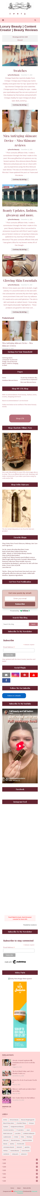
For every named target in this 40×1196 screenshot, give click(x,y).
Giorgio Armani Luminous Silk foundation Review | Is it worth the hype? (23, 1062)
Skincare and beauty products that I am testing (24, 1090)
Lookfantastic (7, 1137)
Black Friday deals (8, 1123)
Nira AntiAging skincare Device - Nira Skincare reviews (20, 140)
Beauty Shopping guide (27, 1120)
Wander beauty (15, 1140)
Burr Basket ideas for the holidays (23, 1098)
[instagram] (10, 14)
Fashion (5, 1126)
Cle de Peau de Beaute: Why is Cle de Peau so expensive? (29, 378)
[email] (6, 675)
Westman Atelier (27, 1140)
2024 (20, 1167)
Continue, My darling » (20, 105)
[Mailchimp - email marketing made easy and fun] (15, 963)
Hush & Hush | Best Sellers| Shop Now (14, 551)
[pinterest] (18, 14)
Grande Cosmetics (8, 1130)
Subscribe (20, 604)
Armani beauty (14, 1120)
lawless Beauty (14, 1150)
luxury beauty (26, 1150)
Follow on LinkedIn (14, 696)
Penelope (29, 1137)
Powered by (14, 611)
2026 (20, 1160)
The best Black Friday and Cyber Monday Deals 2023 (23, 1072)
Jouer (28, 1130)
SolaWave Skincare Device (10, 380)
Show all (20, 40)
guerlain (27, 1147)
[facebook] (21, 14)
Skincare (5, 1140)
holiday (5, 1150)
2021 (20, 1177)
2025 (20, 1163)
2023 (20, 1170)
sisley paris (15, 1154)
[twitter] (14, 14)
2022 (20, 1174)
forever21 (19, 1147)
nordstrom (6, 1154)
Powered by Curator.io (30, 925)
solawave (23, 1154)
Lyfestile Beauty (13, 75)
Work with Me (27, 1188)
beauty (5, 1144)
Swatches (20, 70)
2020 (20, 1181)
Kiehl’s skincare (7, 1133)
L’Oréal (16, 1137)
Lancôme (17, 1133)
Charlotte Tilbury (21, 1123)
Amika (5, 1120)
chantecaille (20, 1144)
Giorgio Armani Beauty (17, 1126)
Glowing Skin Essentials (20, 280)
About (19, 1188)
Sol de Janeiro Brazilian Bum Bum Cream (15, 549)
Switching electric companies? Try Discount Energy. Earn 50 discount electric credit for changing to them (10, 361)
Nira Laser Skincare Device (28, 382)
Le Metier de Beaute (28, 1133)
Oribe (22, 1137)
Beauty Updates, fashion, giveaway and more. (20, 212)
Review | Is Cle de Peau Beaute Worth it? (24, 1081)
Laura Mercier (6, 567)
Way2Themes (19, 1191)
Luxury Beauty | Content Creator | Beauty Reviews (19, 28)
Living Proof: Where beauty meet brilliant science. (18, 557)
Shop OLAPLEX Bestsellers (11, 555)
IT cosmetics (20, 1130)
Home (4, 378)
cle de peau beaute (8, 1147)
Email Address (9, 647)
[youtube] (25, 14)
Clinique (31, 1123)
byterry (12, 1144)
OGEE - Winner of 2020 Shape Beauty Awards (17, 553)
